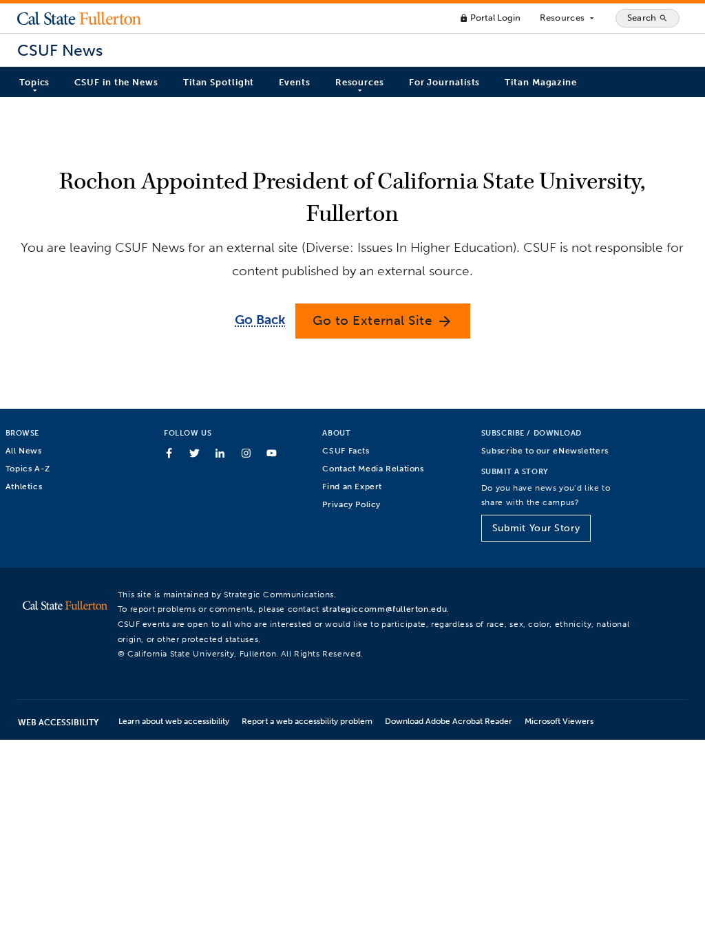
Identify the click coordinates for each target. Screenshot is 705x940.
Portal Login (489, 17)
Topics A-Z (28, 468)
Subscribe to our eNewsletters (545, 450)
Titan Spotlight (219, 82)
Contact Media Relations (372, 468)
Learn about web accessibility (173, 721)
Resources (568, 18)
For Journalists (445, 82)
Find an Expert (352, 486)
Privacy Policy (351, 504)
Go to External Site (383, 321)
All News (24, 450)
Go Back (260, 320)
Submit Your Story (536, 528)
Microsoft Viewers (559, 721)
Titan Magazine (541, 82)
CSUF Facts (345, 450)
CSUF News (60, 50)
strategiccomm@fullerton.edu (385, 608)
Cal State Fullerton (79, 18)
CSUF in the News (116, 82)
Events (294, 82)
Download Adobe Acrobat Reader (448, 721)
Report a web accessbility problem (307, 721)
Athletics (24, 486)
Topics (34, 82)
